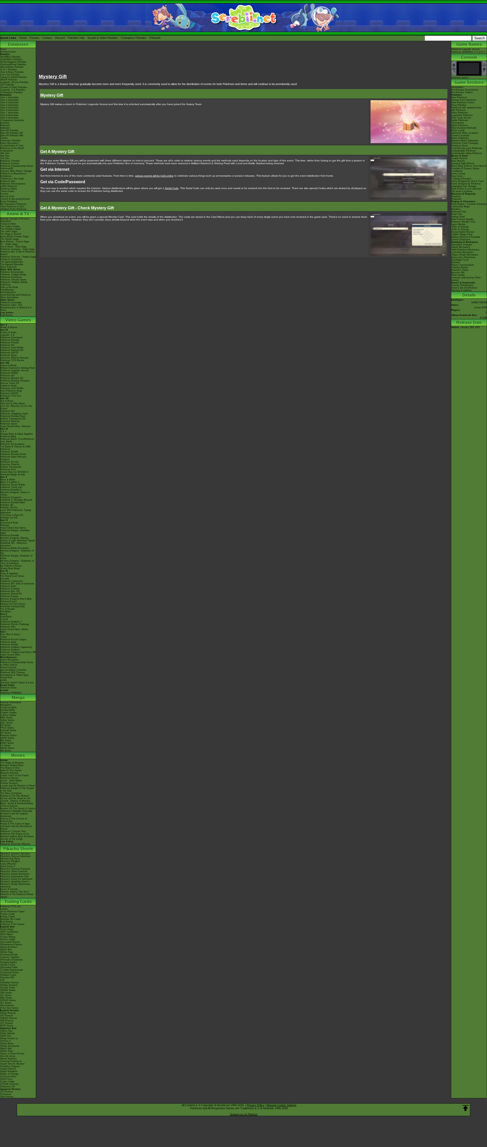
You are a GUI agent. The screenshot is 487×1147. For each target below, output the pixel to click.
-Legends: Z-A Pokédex (12, 90)
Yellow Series (7, 720)
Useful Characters (461, 239)
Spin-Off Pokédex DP (11, 133)
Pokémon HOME (9, 373)
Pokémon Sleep (8, 355)
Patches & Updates (461, 290)
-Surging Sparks (8, 962)
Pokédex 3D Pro (9, 507)
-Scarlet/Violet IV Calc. (12, 145)
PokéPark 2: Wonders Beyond (16, 500)
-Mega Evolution (8, 947)
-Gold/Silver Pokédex (11, 59)
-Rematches (457, 123)
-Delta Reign (6, 929)
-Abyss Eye (6, 1031)
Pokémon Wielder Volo (463, 222)
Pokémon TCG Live (10, 396)
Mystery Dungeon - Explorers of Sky (17, 551)
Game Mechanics (9, 143)
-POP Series (6, 1025)
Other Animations (9, 297)
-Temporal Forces (9, 972)
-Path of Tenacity (460, 229)
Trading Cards (18, 901)
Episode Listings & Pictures (14, 218)
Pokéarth (155, 37)
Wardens (456, 209)
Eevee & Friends (9, 889)
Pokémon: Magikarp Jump (14, 413)
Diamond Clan (458, 211)
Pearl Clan (456, 214)
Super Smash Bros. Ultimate (15, 426)
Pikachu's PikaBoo (10, 861)
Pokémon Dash (8, 586)
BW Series (5, 740)
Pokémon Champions (11, 337)
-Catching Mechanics (462, 252)
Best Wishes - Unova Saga (14, 241)
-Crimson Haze (8, 1076)
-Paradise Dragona (10, 1066)
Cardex (4, 138)
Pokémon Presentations (12, 183)
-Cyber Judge (7, 1081)
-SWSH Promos (8, 1018)
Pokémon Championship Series (16, 166)
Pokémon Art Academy (12, 444)
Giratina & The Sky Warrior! (14, 796)
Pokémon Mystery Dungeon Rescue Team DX (15, 381)
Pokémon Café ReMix (12, 347)
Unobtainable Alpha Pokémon (466, 153)
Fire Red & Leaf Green (12, 576)
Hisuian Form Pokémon (463, 100)
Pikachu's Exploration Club (14, 876)
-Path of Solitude (460, 227)
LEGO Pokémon (8, 186)
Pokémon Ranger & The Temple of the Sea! (17, 789)
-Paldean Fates (8, 975)
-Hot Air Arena (7, 1056)
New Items (457, 176)
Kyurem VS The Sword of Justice (18, 808)
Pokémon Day (7, 181)
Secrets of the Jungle (11, 839)
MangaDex (6, 705)
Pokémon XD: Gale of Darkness (17, 583)
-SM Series (6, 992)
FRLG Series (7, 728)
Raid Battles (6, 921)
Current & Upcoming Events (15, 199)
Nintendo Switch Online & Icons (17, 682)
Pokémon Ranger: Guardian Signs (14, 531)
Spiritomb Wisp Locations (464, 133)
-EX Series (5, 1003)
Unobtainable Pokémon (463, 150)
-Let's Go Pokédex (10, 74)
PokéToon (5, 284)
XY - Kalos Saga (9, 244)
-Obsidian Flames (9, 982)
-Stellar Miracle (8, 1069)
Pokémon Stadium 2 (11, 621)
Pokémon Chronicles (11, 259)
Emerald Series (8, 730)
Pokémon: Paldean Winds (13, 282)
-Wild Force (6, 1079)
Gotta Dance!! (7, 866)
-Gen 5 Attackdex (9, 107)
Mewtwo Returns (9, 773)
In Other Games (8, 665)
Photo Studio (458, 275)
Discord (60, 37)
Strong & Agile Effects (463, 163)
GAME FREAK (479, 302)
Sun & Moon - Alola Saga (13, 246)
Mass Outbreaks (460, 138)
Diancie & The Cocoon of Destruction (13, 819)
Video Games (18, 320)
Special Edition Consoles (13, 670)
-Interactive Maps (460, 206)
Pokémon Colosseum (11, 581)
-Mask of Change (9, 1074)
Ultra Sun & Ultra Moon (12, 403)
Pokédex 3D (6, 505)
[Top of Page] (465, 1108)
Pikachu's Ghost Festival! (13, 871)
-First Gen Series (9, 1008)
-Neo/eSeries (7, 1005)
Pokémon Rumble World (13, 454)
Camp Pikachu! (8, 864)
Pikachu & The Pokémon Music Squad (16, 895)
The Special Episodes (11, 262)
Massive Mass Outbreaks (464, 140)
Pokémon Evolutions (11, 277)
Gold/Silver (6, 616)
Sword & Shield (8, 365)
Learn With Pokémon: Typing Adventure (15, 511)
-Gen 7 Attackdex (9, 112)
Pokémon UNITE (9, 352)
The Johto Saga (8, 231)
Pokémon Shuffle (9, 451)
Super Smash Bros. (10, 654)
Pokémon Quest (8, 424)
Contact (47, 37)
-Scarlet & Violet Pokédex (13, 87)
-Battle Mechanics (460, 247)
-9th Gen (4, 153)
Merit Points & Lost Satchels (466, 189)
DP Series (5, 733)
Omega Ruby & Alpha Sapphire (16, 434)
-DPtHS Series (8, 1000)
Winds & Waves (8, 327)
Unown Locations (460, 135)
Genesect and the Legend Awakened (13, 814)
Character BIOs (8, 707)
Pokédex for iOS (9, 517)
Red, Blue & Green (10, 634)
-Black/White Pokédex (12, 67)
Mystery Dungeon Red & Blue (16, 599)
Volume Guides (8, 715)
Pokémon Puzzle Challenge (14, 624)
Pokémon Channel (10, 588)
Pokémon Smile (8, 385)
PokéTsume (6, 315)
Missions (456, 196)
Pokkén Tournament (10, 467)
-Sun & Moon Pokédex (12, 72)
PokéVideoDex (8, 292)
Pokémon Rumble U (11, 489)
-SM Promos (6, 1020)
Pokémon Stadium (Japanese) (16, 647)
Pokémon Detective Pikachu (15, 844)
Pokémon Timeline (10, 161)
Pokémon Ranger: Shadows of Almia (16, 557)
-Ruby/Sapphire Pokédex (13, 62)
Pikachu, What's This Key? (14, 891)
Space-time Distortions (463, 257)
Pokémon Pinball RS (11, 594)
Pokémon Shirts (8, 189)
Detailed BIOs (7, 710)
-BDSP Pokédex (8, 79)
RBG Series (6, 717)
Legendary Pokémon (462, 115)
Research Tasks (459, 270)
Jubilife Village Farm (462, 234)
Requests (456, 199)
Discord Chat (7, 196)
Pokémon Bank (8, 436)
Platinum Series (8, 735)
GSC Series (6, 722)
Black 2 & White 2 (9, 482)
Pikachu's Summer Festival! (15, 869)
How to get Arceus (461, 117)
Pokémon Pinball (9, 644)
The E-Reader (7, 609)
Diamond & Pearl (9, 522)
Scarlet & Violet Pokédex (103, 37)
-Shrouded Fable (9, 967)
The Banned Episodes (11, 264)
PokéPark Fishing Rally (12, 606)
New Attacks (458, 161)
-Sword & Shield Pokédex (13, 77)
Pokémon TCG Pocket (12, 360)
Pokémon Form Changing (464, 143)
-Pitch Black (6, 934)
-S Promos (5, 1094)
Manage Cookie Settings (282, 1105)
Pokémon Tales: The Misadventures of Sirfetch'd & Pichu (15, 307)
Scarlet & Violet (8, 332)
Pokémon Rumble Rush (12, 416)
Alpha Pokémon (459, 125)
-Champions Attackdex (12, 120)
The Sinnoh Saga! (9, 239)
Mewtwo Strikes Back (11, 765)
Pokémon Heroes (9, 778)
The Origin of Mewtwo (12, 763)
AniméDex (5, 221)
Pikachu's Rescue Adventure (15, 856)
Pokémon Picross (9, 462)
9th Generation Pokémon (13, 204)
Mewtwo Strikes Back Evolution (17, 836)
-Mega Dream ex (9, 1038)
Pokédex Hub (76, 37)
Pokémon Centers (9, 163)
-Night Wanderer (9, 1071)
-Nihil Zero (5, 1036)
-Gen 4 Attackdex (9, 105)
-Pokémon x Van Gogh (12, 178)
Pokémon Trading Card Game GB (18, 652)
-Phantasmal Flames (11, 944)
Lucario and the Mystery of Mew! (17, 785)
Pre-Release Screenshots (464, 90)
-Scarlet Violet (7, 987)
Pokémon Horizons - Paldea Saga (18, 257)
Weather (455, 262)
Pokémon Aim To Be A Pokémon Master (17, 253)
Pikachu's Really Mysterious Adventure (15, 885)
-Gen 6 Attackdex (9, 110)
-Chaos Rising (7, 937)
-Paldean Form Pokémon (13, 209)
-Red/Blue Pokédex (10, 57)
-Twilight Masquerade (11, 970)
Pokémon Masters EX (11, 350)
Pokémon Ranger (9, 596)
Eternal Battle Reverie (462, 232)
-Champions (6, 150)
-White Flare (6, 952)
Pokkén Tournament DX (12, 418)
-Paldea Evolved (8, 985)
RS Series (5, 725)
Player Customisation (462, 265)
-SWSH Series (7, 990)
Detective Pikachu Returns (14, 358)
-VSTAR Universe (9, 1084)
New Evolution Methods (463, 128)
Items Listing (458, 173)
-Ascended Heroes (10, 942)
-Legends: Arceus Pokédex (14, 82)
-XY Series (5, 995)
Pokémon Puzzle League (13, 639)
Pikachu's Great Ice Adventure (16, 879)
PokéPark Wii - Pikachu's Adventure (13, 544)
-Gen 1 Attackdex (9, 97)
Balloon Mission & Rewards (465, 237)
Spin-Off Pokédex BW (11, 135)
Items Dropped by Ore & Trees (467, 181)
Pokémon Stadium (10, 649)
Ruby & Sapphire (9, 573)
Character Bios (8, 224)
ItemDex (4, 123)
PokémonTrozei (8, 601)
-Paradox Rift (7, 977)
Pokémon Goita (8, 687)
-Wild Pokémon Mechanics (465, 249)
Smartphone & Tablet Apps (14, 675)
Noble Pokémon (459, 120)
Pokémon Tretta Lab (11, 487)
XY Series (5, 745)
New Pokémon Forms (462, 102)
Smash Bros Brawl (10, 568)
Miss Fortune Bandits (462, 219)
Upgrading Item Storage (463, 186)
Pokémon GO (7, 345)
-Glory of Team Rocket (12, 1053)
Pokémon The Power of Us (14, 834)
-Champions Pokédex (11, 92)
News (3, 49)
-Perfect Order (7, 939)
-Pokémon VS (7, 1086)
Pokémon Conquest (10, 497)
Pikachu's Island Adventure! (15, 874)
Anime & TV (18, 214)
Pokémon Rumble (9, 535)
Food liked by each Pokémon (466, 148)
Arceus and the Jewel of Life (15, 798)
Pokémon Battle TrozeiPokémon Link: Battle (17, 440)
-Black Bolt (6, 949)
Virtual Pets (6, 677)
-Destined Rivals (9, 954)
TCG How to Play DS (11, 515)
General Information (10, 702)
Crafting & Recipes (461, 178)
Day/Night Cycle (460, 260)
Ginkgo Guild (458, 216)
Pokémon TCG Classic (12, 924)
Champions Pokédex (133, 37)
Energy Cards (7, 916)
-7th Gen (4, 158)
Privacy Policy (255, 1105)
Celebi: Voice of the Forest (14, 775)
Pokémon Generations (12, 272)
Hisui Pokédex (458, 105)
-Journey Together (9, 957)
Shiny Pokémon (8, 267)
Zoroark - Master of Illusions (15, 801)
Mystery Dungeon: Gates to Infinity (15, 493)
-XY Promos (6, 1023)
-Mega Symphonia (9, 1046)
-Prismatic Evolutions (11, 959)
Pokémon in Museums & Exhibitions (13, 174)
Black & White (7, 479)
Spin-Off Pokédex (9, 130)
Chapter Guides (8, 712)
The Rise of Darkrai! (11, 793)
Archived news (8, 51)
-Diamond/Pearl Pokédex (13, 64)
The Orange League (10, 229)
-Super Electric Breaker (12, 1063)
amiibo (3, 680)
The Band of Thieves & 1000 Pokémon (15, 447)
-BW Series (6, 998)
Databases (18, 44)
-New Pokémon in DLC (12, 206)
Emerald (4, 578)
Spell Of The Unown (11, 770)
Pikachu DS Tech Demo (13, 604)
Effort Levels (458, 130)
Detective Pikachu (10, 421)
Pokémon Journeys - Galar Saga (17, 249)
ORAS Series (7, 748)
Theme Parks (7, 191)
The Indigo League (10, 226)
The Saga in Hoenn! (10, 234)
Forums (34, 37)
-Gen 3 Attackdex (9, 102)
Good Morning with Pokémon (15, 295)
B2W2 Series (7, 743)
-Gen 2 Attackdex (9, 100)
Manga (18, 697)
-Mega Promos (8, 1013)
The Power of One (10, 768)
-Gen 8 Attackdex (9, 115)
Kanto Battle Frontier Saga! (14, 236)
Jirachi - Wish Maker (11, 780)
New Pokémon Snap (11, 391)
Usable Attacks (459, 158)
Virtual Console (8, 667)
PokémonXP (6, 168)
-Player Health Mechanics (464, 255)
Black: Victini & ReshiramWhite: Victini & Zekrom (17, 804)
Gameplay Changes (461, 244)
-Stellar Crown (7, 965)
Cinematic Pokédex (10, 140)
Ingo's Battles (458, 224)
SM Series (5, 750)
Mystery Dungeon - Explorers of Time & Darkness (17, 562)
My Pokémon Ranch (11, 566)
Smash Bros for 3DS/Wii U (14, 472)
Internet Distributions (462, 285)
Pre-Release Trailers (462, 92)
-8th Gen (4, 156)
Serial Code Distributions (464, 287)
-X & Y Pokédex (8, 69)
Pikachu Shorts (18, 849)
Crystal (4, 619)
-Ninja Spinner (7, 1033)
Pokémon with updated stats (466, 107)
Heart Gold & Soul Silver (13, 528)
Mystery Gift (457, 272)
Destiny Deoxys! (9, 783)
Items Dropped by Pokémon (466, 183)
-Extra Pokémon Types (12, 911)
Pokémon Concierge (11, 302)
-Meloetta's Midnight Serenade (16, 811)
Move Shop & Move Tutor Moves (468, 166)
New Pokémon (459, 97)
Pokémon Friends (9, 342)
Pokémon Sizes (459, 145)
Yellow (3, 637)
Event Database (8, 201)
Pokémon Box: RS (10, 591)
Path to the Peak (9, 287)
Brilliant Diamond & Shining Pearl (17, 368)
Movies (18, 755)
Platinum (4, 525)
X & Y (3, 431)
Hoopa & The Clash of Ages (15, 823)
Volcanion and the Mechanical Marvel (16, 827)
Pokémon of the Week (12, 148)
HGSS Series (7, 738)
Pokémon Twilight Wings (13, 274)
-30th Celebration (9, 932)
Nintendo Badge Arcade (12, 474)
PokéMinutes (7, 290)
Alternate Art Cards (10, 919)
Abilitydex (5, 128)
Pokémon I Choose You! (13, 831)
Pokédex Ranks (459, 267)
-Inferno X (5, 1041)
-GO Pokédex (7, 84)
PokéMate (5, 611)
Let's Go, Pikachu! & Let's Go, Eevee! (16, 407)
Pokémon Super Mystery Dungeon (13, 458)
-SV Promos (6, 1015)
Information (457, 87)
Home (23, 37)
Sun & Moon (6, 401)
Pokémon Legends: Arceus (14, 370)
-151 (2, 980)
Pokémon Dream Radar (12, 484)
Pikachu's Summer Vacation (15, 853)
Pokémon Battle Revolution (14, 548)
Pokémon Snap (8, 642)
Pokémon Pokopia (9, 340)
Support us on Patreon (243, 1114)
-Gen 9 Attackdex (9, 117)
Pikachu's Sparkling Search (14, 881)
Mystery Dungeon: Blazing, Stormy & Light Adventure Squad (17, 539)
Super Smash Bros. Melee (14, 629)
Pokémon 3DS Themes (12, 672)
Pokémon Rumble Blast (12, 502)
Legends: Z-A (7, 335)
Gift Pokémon (458, 110)
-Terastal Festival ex (11, 1061)
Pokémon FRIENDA (11, 692)
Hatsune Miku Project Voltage (16, 171)
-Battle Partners (8, 1058)
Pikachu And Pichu (10, 858)
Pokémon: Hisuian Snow (13, 279)
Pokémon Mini (7, 627)
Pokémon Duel (8, 469)
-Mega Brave (7, 1043)
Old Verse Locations (462, 191)
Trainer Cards (7, 914)
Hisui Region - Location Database (469, 204)
